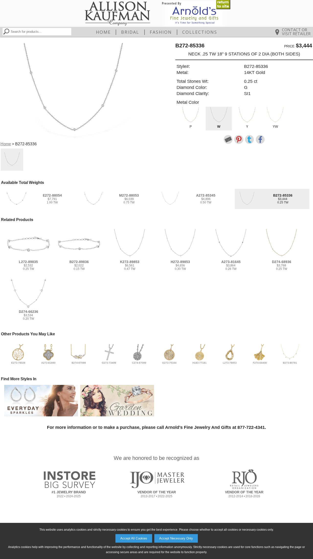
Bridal (130, 32)
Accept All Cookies (133, 538)
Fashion (161, 32)
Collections (199, 32)
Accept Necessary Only (176, 538)
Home (103, 32)
